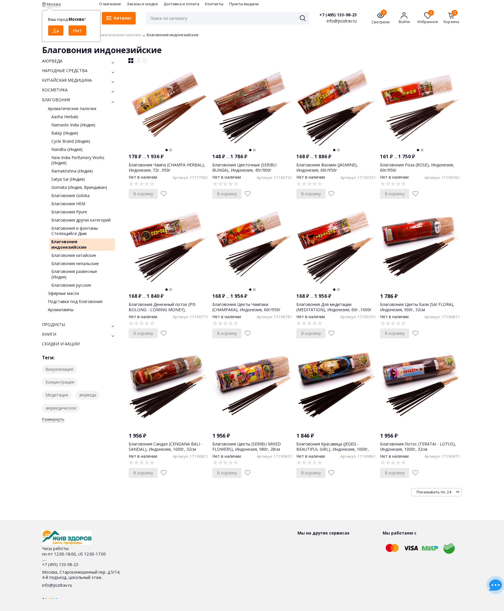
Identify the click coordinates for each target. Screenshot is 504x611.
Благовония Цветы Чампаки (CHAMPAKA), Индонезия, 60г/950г (246, 307)
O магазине (110, 3)
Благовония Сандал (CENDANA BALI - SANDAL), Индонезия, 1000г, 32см (166, 446)
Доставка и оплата (181, 3)
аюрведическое (61, 408)
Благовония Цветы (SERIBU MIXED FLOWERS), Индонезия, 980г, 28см (246, 446)
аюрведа (87, 395)
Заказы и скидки (142, 3)
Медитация (57, 395)
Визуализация (59, 369)
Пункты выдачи (244, 3)
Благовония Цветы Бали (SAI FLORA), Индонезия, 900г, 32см (417, 307)
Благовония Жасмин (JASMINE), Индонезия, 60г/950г (327, 167)
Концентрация (60, 382)
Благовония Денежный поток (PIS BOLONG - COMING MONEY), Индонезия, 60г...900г (162, 310)
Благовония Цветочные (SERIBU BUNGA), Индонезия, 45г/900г (244, 167)
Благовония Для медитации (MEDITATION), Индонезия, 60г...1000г (334, 307)
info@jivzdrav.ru (57, 585)
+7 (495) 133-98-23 (338, 15)
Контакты (214, 3)
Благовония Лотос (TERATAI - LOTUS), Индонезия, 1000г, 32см (418, 446)
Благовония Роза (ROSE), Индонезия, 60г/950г (417, 167)
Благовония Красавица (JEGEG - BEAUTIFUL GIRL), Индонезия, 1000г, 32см (332, 449)
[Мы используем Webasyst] (50, 598)
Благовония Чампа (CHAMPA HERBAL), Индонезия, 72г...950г (167, 167)
